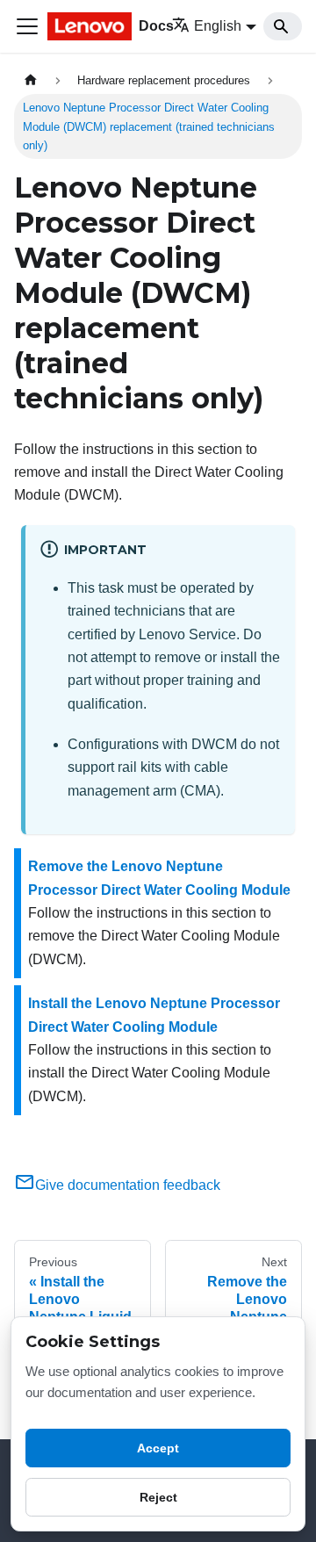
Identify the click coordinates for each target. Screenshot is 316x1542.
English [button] (217, 25)
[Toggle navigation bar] (27, 26)
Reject (158, 1497)
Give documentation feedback (127, 1185)
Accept (158, 1448)
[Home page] (30, 80)
